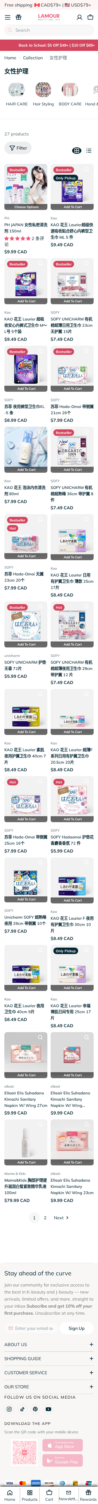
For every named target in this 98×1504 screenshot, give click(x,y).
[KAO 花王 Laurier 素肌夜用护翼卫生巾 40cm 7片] (25, 710)
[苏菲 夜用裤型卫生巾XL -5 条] (25, 367)
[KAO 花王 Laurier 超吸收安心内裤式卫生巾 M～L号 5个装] (25, 279)
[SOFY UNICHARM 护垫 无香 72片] (25, 622)
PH (6, 218)
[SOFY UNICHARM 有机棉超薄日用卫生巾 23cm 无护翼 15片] (72, 279)
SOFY (55, 312)
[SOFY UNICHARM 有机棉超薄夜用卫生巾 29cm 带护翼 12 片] (72, 622)
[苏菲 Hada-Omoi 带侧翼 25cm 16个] (25, 797)
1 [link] (34, 1217)
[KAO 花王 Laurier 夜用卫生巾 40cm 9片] (25, 966)
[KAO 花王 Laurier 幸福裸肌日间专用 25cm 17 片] (72, 966)
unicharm (12, 655)
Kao (54, 218)
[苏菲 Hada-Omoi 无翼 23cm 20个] (25, 535)
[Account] (79, 17)
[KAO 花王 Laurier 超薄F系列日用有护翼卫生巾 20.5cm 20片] (72, 710)
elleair (9, 1086)
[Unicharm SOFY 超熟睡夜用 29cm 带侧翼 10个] (25, 878)
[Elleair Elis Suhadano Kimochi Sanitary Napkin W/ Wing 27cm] (25, 1053)
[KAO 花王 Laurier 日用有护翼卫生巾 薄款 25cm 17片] (72, 535)
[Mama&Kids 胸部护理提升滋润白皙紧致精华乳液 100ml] (25, 1140)
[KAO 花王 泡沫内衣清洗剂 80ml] (25, 448)
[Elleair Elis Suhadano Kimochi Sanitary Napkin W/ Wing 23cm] (72, 1140)
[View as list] (89, 150)
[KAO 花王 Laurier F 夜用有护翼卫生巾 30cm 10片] (72, 878)
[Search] (10, 30)
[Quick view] (40, 169)
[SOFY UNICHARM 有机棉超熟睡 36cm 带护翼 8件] (72, 448)
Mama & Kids (15, 1173)
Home (10, 57)
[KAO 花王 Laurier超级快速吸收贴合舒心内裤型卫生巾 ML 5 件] (72, 185)
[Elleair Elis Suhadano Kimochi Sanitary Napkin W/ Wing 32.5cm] (72, 1053)
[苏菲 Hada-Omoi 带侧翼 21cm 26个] (72, 367)
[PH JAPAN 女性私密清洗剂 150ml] (25, 185)
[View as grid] (77, 150)
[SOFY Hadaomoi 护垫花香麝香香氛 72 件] (72, 797)
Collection (33, 57)
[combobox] (49, 30)
